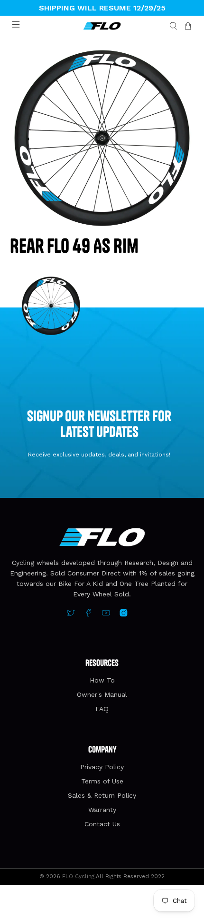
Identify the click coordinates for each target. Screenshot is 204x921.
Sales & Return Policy (102, 795)
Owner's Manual (102, 694)
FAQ (102, 709)
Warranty (102, 809)
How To (102, 680)
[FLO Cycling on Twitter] (71, 614)
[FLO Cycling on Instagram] (124, 614)
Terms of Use (102, 781)
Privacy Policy (102, 767)
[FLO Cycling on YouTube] (106, 614)
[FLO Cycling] (102, 26)
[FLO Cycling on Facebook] (88, 614)
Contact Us (102, 824)
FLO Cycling (78, 876)
